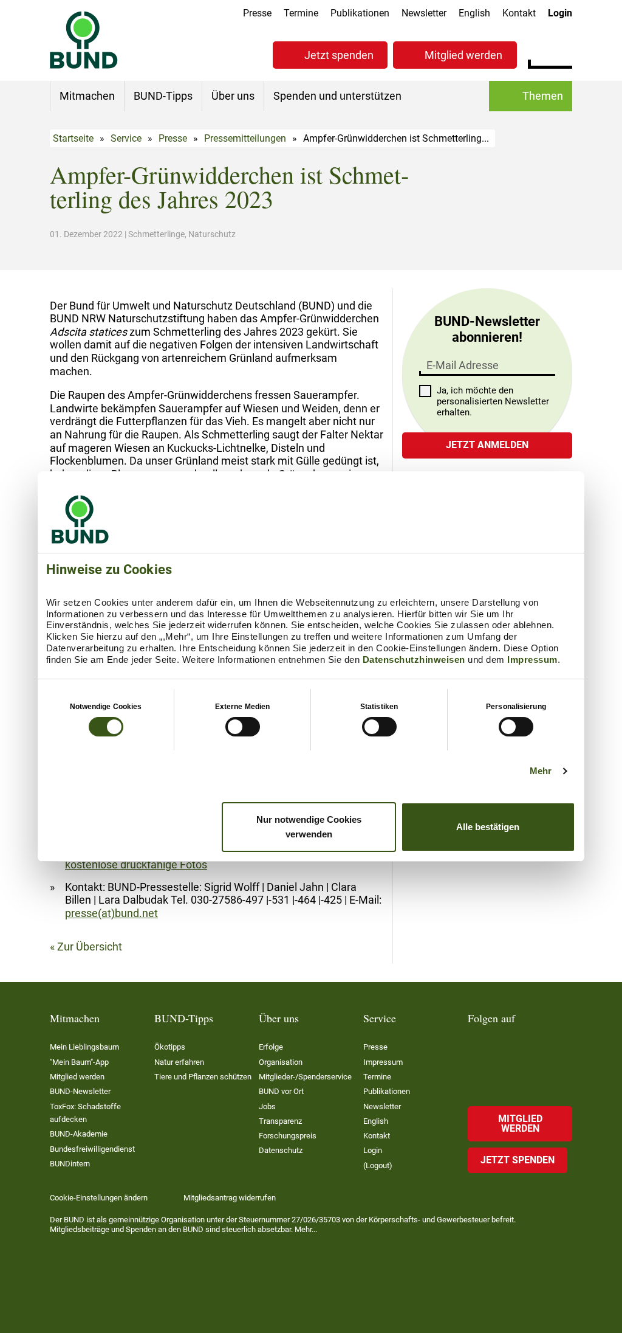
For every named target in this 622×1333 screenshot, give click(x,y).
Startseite (73, 138)
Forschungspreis (287, 1135)
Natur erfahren (179, 1062)
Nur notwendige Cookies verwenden (308, 826)
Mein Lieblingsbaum (84, 1046)
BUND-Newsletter (80, 1091)
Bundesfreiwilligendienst (92, 1149)
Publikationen (359, 13)
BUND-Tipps (163, 95)
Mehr (541, 771)
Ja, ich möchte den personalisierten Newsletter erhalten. (493, 401)
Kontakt (519, 13)
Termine (301, 13)
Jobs (267, 1106)
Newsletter (424, 13)
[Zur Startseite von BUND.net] (84, 40)
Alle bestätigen (487, 827)
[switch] (242, 726)
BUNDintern (70, 1163)
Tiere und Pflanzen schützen (202, 1076)
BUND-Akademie (79, 1133)
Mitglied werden (463, 55)
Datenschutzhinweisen (414, 659)
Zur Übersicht (89, 946)
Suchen (562, 53)
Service (126, 138)
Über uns (233, 95)
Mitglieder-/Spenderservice (305, 1076)
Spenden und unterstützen (337, 95)
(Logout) (377, 1165)
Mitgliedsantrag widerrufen (229, 1197)
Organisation (280, 1062)
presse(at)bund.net (111, 913)
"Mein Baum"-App (79, 1062)
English (474, 13)
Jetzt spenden (339, 55)
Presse (257, 13)
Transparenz (280, 1121)
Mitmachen (87, 95)
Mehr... (306, 1229)
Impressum (532, 659)
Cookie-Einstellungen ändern (99, 1197)
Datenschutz (280, 1150)
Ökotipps (169, 1046)
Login (560, 13)
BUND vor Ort (281, 1091)
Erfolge (271, 1046)
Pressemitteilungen (245, 138)
